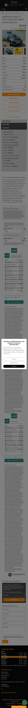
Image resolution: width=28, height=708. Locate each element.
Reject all (14, 359)
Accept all (14, 366)
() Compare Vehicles (19, 706)
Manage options (14, 362)
